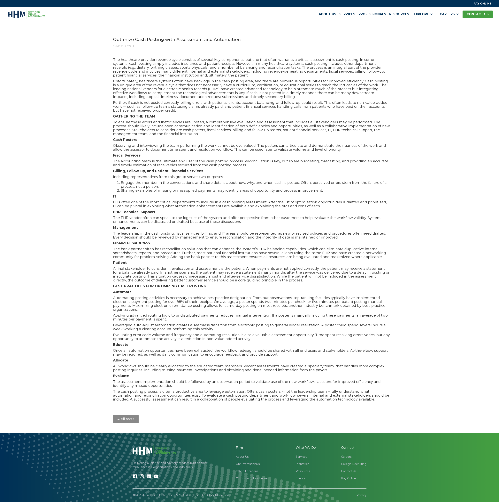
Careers (346, 456)
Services (347, 14)
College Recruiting (353, 464)
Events (300, 478)
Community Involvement (253, 478)
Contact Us (348, 471)
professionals (372, 14)
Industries (302, 464)
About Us (327, 14)
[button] (424, 14)
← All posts (126, 419)
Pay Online (348, 478)
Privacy (361, 495)
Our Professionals (248, 464)
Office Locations (247, 471)
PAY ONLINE (482, 3)
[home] (26, 14)
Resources (399, 14)
